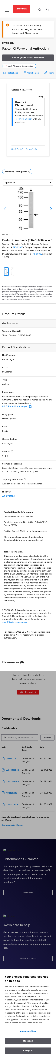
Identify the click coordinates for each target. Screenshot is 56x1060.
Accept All (28, 1050)
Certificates (33, 72)
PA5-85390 (18, 247)
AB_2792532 (8, 496)
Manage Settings (28, 1031)
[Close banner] (49, 25)
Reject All (28, 1040)
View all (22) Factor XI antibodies (28, 57)
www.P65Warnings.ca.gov (14, 622)
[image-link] (28, 208)
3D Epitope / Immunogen (14, 406)
